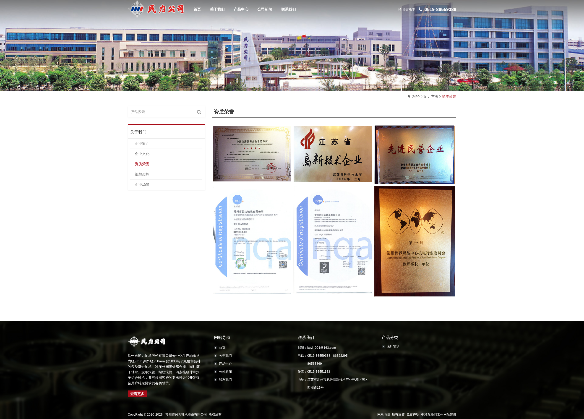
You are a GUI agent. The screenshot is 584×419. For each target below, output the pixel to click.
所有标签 (398, 414)
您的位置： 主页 (425, 96)
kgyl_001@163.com (321, 347)
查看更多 (137, 394)
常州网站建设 (446, 414)
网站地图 (383, 414)
